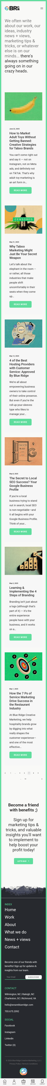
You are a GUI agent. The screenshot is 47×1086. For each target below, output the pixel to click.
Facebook (10, 1025)
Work (9, 917)
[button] (43, 8)
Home (10, 909)
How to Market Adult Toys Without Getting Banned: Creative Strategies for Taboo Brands (22, 140)
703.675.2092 (12, 1011)
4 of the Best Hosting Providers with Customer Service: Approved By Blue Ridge (22, 368)
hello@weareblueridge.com (19, 1004)
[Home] (23, 1071)
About (10, 924)
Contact (12, 946)
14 (25, 779)
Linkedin (9, 1038)
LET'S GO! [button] (22, 861)
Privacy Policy (15, 1064)
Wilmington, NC (13, 994)
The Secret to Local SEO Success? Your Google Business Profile (23, 483)
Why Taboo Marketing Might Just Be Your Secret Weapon (23, 252)
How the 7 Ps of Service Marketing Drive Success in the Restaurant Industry (22, 701)
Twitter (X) (10, 1045)
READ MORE (20, 190)
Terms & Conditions (30, 1064)
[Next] (41, 780)
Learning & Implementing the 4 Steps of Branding (23, 591)
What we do (15, 932)
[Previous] (6, 774)
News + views (17, 939)
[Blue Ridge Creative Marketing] (12, 8)
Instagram (10, 1032)
